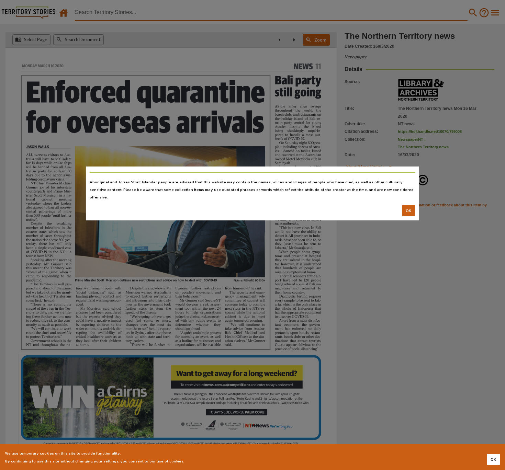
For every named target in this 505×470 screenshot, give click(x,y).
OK (409, 211)
